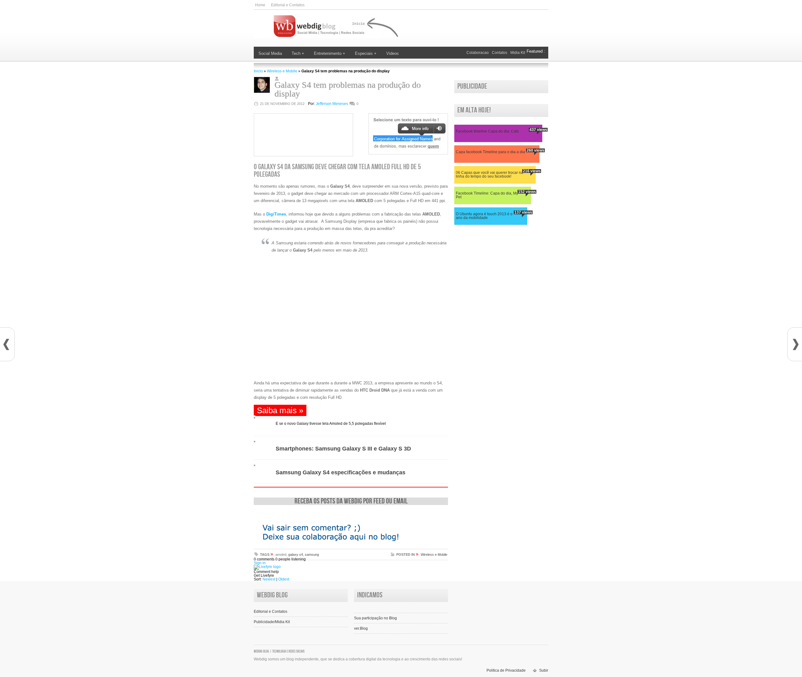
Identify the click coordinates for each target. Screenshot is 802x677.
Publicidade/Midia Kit (272, 622)
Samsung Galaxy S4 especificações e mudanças (340, 472)
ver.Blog (361, 628)
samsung (312, 554)
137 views (523, 212)
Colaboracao (477, 52)
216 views (532, 171)
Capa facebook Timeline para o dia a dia (490, 152)
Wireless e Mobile (282, 71)
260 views (535, 150)
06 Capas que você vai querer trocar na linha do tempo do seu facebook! (489, 175)
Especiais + (366, 53)
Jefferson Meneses (332, 104)
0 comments (264, 559)
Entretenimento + (329, 53)
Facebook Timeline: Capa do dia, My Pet (487, 195)
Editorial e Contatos (288, 5)
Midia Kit (517, 52)
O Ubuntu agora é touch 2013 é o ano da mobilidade (484, 216)
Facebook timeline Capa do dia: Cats (487, 131)
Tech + (298, 53)
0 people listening (290, 559)
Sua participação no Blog (375, 618)
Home (260, 5)
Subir (543, 670)
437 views (538, 130)
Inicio (258, 71)
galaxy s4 (295, 554)
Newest (269, 579)
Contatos (499, 52)
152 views (527, 192)
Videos (392, 53)
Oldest (283, 579)
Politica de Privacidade (506, 670)
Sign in (260, 563)
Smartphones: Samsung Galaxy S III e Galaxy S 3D (343, 448)
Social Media (270, 53)
